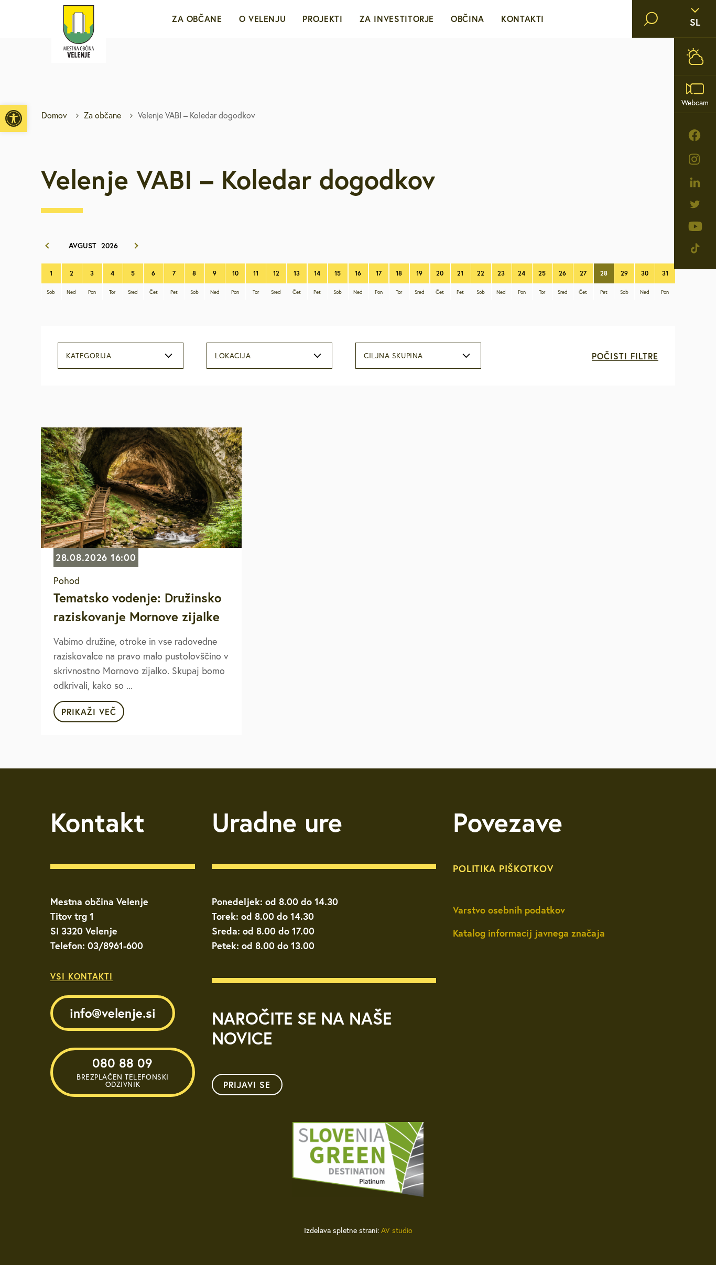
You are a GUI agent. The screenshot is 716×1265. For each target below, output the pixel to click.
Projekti (322, 18)
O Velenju (262, 18)
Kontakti (522, 18)
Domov (54, 115)
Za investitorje (397, 18)
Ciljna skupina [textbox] (393, 355)
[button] (13, 118)
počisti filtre (625, 355)
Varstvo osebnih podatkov (509, 910)
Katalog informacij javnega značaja (529, 933)
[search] (651, 19)
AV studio (397, 1230)
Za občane (197, 18)
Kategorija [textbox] (89, 355)
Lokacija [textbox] (233, 355)
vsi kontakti (81, 976)
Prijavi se (246, 1084)
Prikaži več (88, 711)
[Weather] (695, 56)
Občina (467, 18)
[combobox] (120, 356)
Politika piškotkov (503, 868)
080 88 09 (123, 1071)
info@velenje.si (113, 1013)
